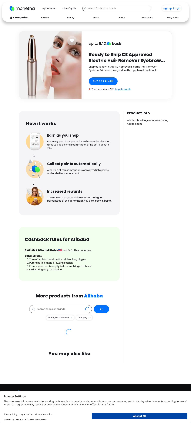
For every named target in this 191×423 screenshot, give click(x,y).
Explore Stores (49, 8)
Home (122, 17)
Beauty (70, 17)
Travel (96, 17)
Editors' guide (69, 8)
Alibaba (93, 296)
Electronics (147, 17)
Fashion (45, 17)
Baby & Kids (173, 17)
